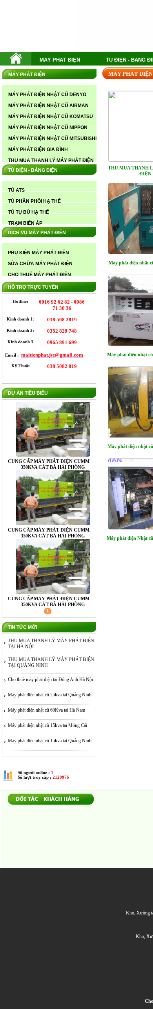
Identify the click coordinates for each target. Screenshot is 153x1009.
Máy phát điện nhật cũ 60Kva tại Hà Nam (46, 710)
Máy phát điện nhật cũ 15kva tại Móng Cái (47, 725)
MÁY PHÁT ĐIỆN (60, 60)
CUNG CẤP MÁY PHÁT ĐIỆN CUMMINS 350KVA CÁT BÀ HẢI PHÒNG (53, 400)
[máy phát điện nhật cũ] (15, 62)
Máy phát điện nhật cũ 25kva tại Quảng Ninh (49, 695)
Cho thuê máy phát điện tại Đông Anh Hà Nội (50, 679)
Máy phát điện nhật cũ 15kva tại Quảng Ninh (49, 740)
